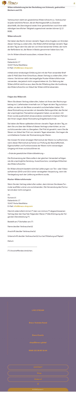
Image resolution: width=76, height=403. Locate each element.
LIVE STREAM (38, 310)
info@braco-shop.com (23, 68)
